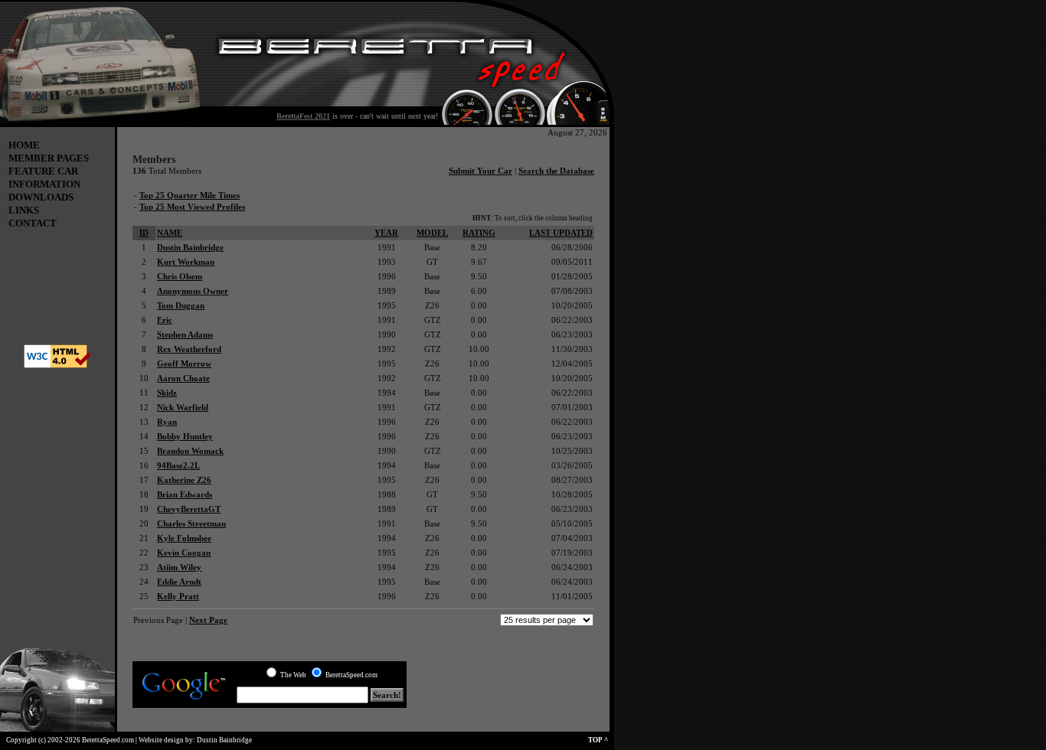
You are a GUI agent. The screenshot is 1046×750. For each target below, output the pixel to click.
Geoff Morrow (184, 363)
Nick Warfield (182, 407)
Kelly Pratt (178, 596)
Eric (164, 319)
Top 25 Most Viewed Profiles (192, 206)
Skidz (167, 392)
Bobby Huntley (185, 436)
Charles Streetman (191, 523)
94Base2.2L (178, 465)
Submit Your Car (480, 170)
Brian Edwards (184, 494)
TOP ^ (601, 740)
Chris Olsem (179, 276)
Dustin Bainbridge (190, 247)
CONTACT (32, 223)
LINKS (23, 210)
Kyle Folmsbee (184, 538)
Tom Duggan (180, 305)
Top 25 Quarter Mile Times (189, 195)
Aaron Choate (183, 378)
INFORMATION (44, 184)
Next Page (208, 619)
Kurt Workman (185, 261)
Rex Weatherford (189, 349)
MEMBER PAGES (48, 158)
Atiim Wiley (179, 567)
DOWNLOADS (41, 197)
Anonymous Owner (192, 290)
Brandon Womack (190, 450)
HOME (24, 145)
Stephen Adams (185, 334)
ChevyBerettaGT (189, 509)
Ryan (167, 421)
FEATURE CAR (43, 171)
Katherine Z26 (184, 479)
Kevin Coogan (184, 552)
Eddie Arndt (179, 581)
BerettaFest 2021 (303, 116)
